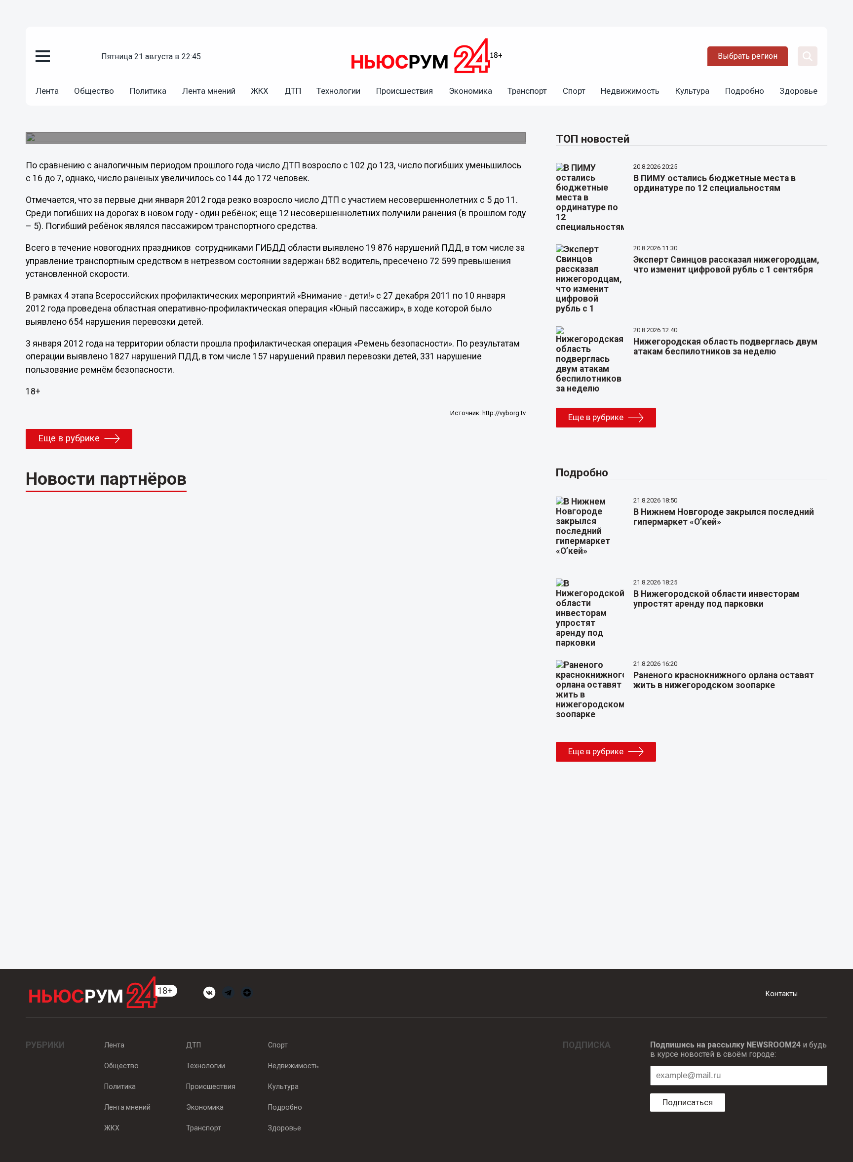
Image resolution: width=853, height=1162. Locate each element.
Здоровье (798, 91)
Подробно (744, 91)
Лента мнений (208, 91)
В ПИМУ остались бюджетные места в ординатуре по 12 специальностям (714, 183)
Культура (692, 91)
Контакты (782, 994)
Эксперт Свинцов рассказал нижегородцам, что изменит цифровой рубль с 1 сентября (726, 264)
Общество (94, 91)
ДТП (292, 91)
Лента (47, 91)
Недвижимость (630, 91)
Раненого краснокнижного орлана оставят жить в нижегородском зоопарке (723, 680)
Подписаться (687, 1102)
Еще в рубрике (69, 438)
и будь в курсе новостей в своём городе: (738, 1049)
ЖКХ (260, 91)
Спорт (574, 91)
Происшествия (404, 91)
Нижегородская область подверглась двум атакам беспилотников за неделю (725, 346)
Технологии (338, 91)
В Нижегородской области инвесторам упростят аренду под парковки (716, 599)
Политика (148, 91)
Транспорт (527, 91)
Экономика (470, 91)
